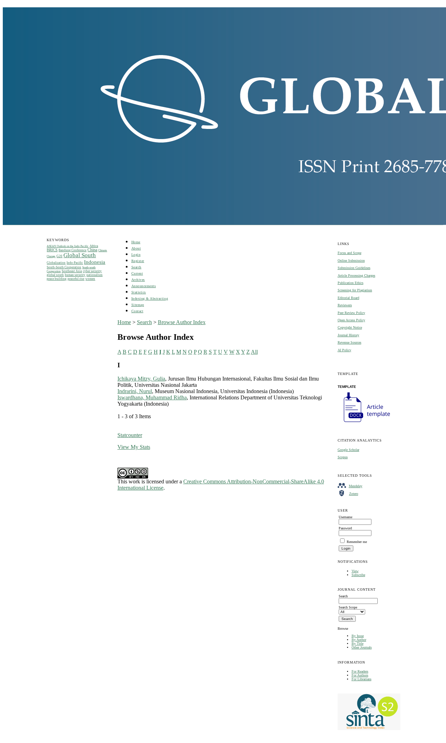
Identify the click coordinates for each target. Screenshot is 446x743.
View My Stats (133, 447)
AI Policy (344, 350)
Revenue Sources (349, 342)
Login (136, 254)
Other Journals (362, 647)
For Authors (360, 675)
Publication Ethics (350, 283)
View (355, 571)
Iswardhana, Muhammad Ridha (152, 397)
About (136, 248)
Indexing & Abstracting (149, 298)
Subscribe (358, 575)
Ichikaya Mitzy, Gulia (141, 379)
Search (136, 267)
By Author (359, 640)
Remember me (357, 542)
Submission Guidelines (354, 268)
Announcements (143, 286)
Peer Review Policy (351, 313)
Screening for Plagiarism (355, 290)
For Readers (360, 671)
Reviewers (345, 305)
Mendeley (355, 486)
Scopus (343, 457)
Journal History (348, 335)
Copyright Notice (350, 327)
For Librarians (361, 679)
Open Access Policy (351, 320)
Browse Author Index (182, 322)
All (254, 352)
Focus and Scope (349, 253)
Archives (138, 280)
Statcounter (129, 435)
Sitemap (137, 305)
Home (135, 242)
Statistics (138, 292)
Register (137, 261)
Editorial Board (348, 298)
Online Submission (351, 260)
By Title (357, 643)
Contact (137, 311)
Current (137, 273)
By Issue (358, 636)
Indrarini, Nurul (134, 391)
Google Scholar (348, 450)
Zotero (353, 494)
